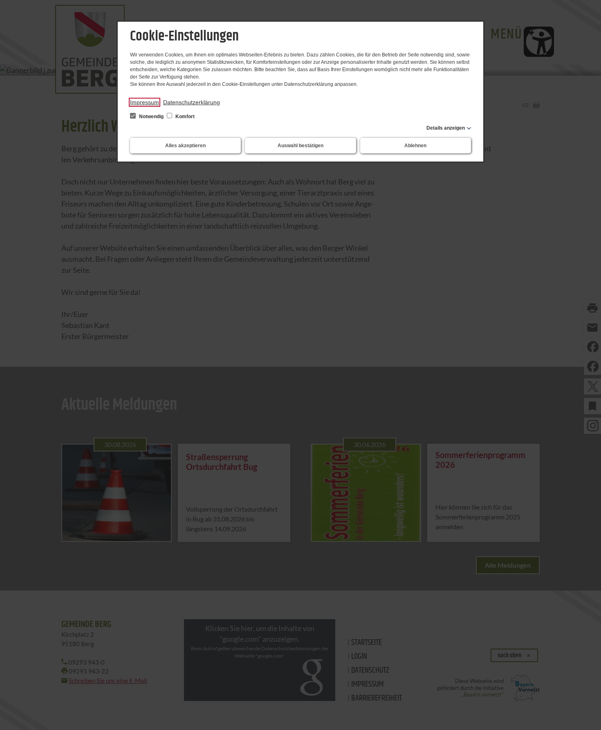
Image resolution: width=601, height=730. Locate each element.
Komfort (184, 116)
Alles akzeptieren (185, 145)
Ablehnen (415, 145)
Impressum (144, 102)
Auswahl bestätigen (300, 145)
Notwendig (151, 116)
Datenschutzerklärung (191, 102)
